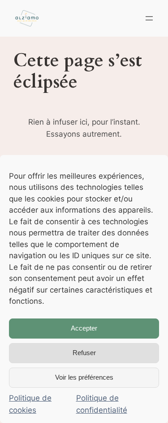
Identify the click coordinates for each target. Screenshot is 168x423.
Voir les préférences (84, 377)
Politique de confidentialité (101, 404)
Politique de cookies (30, 404)
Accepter (84, 328)
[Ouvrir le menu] (149, 18)
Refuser (84, 352)
